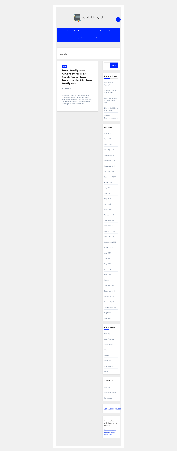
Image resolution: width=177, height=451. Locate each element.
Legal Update (81, 38)
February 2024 (109, 280)
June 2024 (108, 258)
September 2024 (110, 242)
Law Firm (113, 31)
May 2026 (107, 133)
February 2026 (109, 150)
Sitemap (107, 387)
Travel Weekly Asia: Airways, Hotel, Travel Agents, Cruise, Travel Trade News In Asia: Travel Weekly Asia (77, 77)
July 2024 (107, 253)
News (69, 31)
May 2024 (107, 264)
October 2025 (109, 171)
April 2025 (107, 204)
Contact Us (108, 398)
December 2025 (109, 160)
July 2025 (107, 188)
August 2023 (108, 313)
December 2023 (109, 291)
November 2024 (109, 231)
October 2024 (109, 236)
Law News (78, 31)
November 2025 (109, 166)
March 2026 (108, 144)
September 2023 (110, 307)
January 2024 (109, 285)
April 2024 (107, 269)
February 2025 (109, 215)
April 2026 (107, 139)
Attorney (89, 31)
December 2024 (109, 226)
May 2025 (107, 198)
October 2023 (109, 302)
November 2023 (109, 296)
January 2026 (109, 155)
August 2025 (108, 182)
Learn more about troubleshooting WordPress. (110, 432)
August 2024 (108, 247)
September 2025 (110, 177)
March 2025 (108, 209)
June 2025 (108, 193)
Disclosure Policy (110, 392)
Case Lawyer (101, 31)
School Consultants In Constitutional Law (110, 100)
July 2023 (107, 318)
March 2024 (108, 275)
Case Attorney (96, 38)
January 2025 (109, 220)
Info (62, 31)
